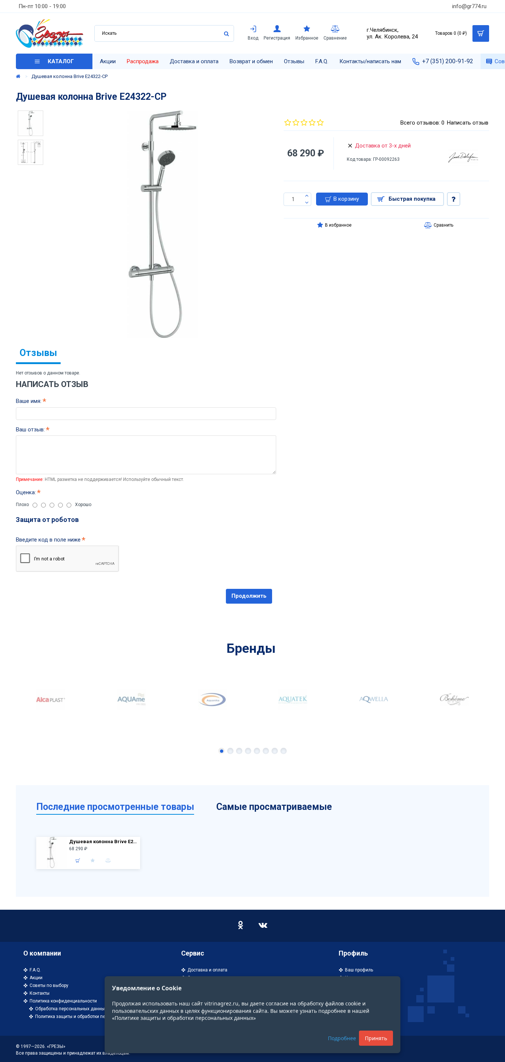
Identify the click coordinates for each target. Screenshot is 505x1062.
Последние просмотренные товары (115, 806)
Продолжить (249, 596)
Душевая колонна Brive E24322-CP (103, 841)
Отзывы (38, 352)
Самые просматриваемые (274, 806)
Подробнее (342, 1038)
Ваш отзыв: (30, 429)
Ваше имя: (28, 401)
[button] (221, 751)
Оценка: (26, 492)
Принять (376, 1038)
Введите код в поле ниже (48, 539)
